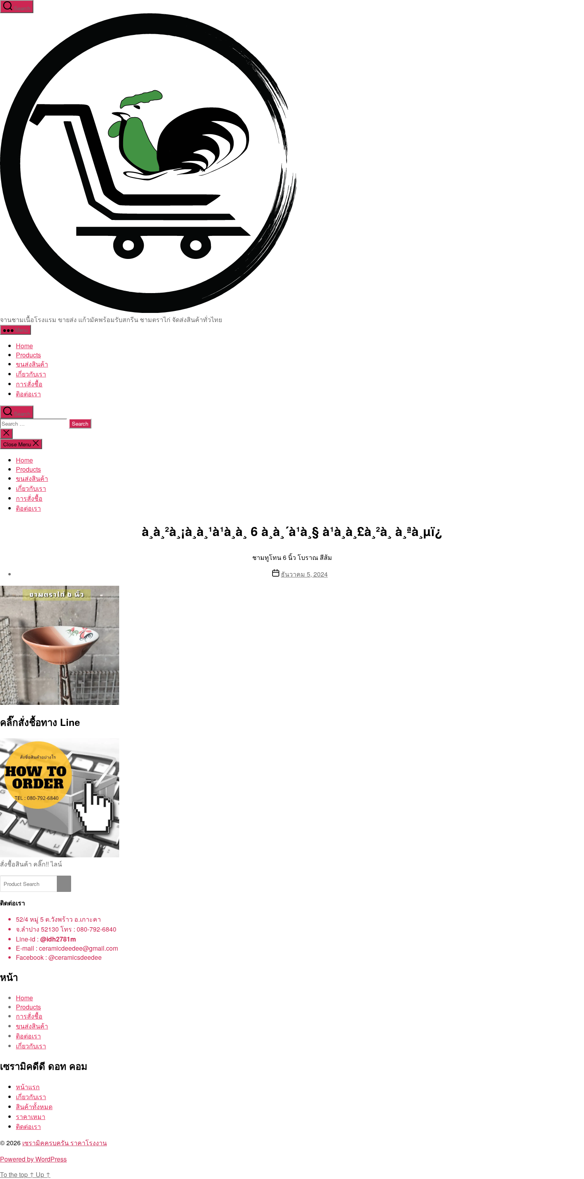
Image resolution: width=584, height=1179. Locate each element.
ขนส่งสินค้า (32, 364)
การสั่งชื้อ (29, 383)
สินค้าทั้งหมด (34, 1106)
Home (24, 345)
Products (28, 354)
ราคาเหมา (30, 1116)
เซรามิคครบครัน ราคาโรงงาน (64, 1142)
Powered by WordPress (33, 1159)
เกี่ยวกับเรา (31, 373)
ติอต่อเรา (28, 393)
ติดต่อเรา (28, 1126)
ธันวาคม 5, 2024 (304, 574)
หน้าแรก (28, 1086)
